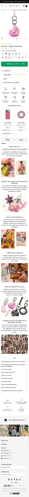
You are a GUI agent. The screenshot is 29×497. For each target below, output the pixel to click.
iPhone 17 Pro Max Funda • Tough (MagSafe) (7, 125)
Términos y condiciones (9, 488)
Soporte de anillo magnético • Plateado (21, 125)
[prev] (1, 1)
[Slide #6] (24, 38)
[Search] (5, 6)
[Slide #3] (20, 38)
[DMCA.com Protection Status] (14, 494)
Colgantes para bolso (6, 9)
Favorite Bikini (7, 122)
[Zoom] (2, 38)
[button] (6, 44)
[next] (27, 1)
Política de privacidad (20, 488)
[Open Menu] (2, 6)
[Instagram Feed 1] (14, 430)
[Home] (14, 6)
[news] (23, 6)
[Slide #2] (19, 38)
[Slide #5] (23, 38)
